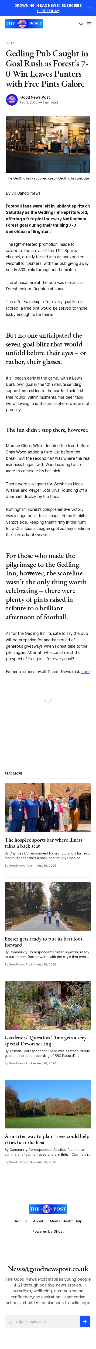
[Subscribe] (85, 1321)
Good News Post (35, 97)
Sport (11, 43)
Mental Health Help (66, 1221)
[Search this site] (81, 24)
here (85, 671)
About (38, 1221)
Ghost (58, 1231)
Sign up (20, 1221)
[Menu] (89, 24)
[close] (90, 8)
